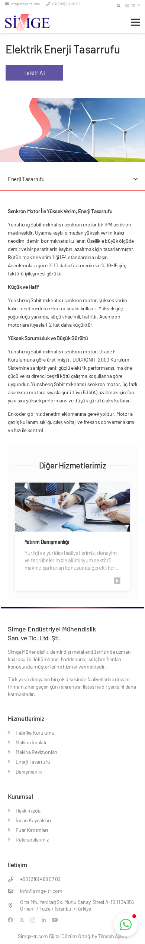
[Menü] (135, 22)
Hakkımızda (28, 810)
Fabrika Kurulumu (35, 732)
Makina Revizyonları (36, 752)
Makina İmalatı (31, 742)
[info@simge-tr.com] (14, 891)
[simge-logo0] (27, 22)
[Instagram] (32, 920)
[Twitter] (22, 920)
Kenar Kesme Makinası (59, 542)
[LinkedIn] (44, 919)
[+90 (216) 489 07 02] (14, 879)
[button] (119, 5)
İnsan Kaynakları (33, 820)
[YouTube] (55, 919)
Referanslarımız (32, 839)
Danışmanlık (29, 771)
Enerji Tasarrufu (33, 761)
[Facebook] (10, 919)
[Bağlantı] (128, 580)
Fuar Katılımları (32, 830)
